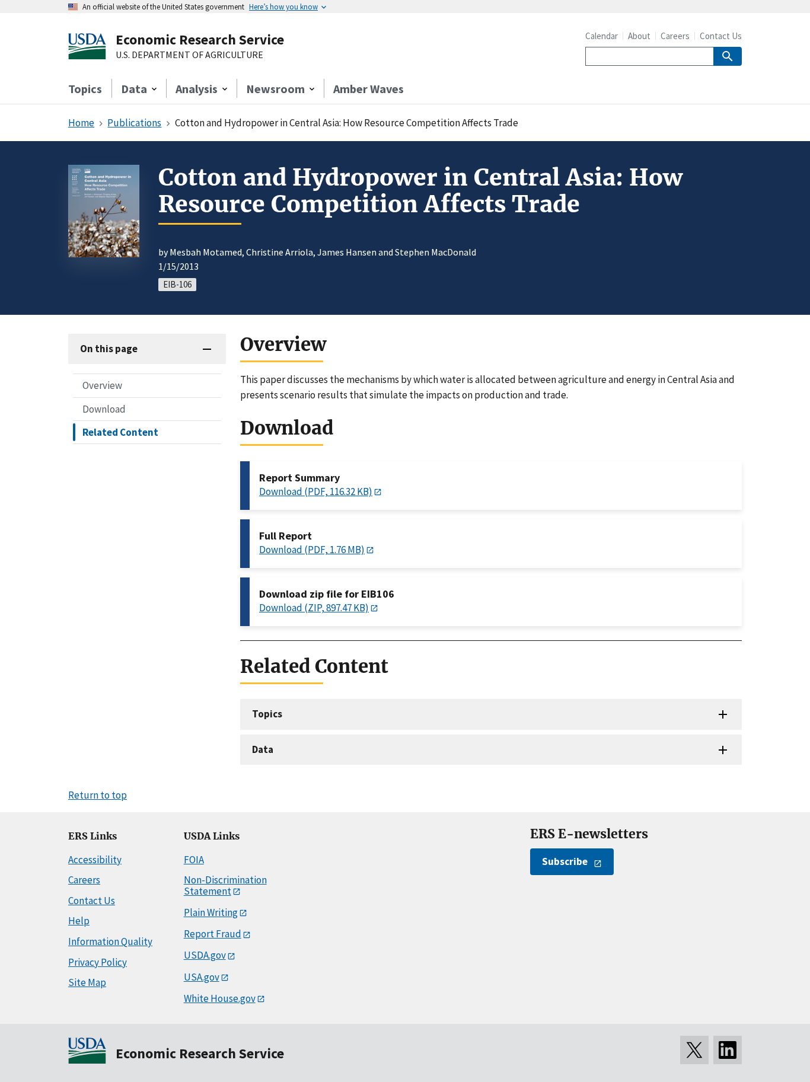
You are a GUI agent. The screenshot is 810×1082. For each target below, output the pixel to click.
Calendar (601, 36)
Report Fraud (212, 933)
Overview (102, 385)
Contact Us (721, 36)
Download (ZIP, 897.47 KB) (314, 607)
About (639, 36)
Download (104, 408)
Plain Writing (211, 912)
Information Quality (110, 941)
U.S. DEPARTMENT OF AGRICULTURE (189, 55)
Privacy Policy (97, 962)
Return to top (97, 795)
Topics (85, 88)
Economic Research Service (200, 39)
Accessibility (95, 859)
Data (262, 749)
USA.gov (201, 977)
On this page (109, 348)
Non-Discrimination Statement (225, 885)
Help (79, 920)
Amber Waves (368, 88)
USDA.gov (205, 955)
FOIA (194, 859)
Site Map (87, 982)
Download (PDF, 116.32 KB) (315, 491)
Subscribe (565, 861)
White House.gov (220, 998)
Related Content (120, 431)
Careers (675, 36)
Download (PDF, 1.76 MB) (312, 549)
